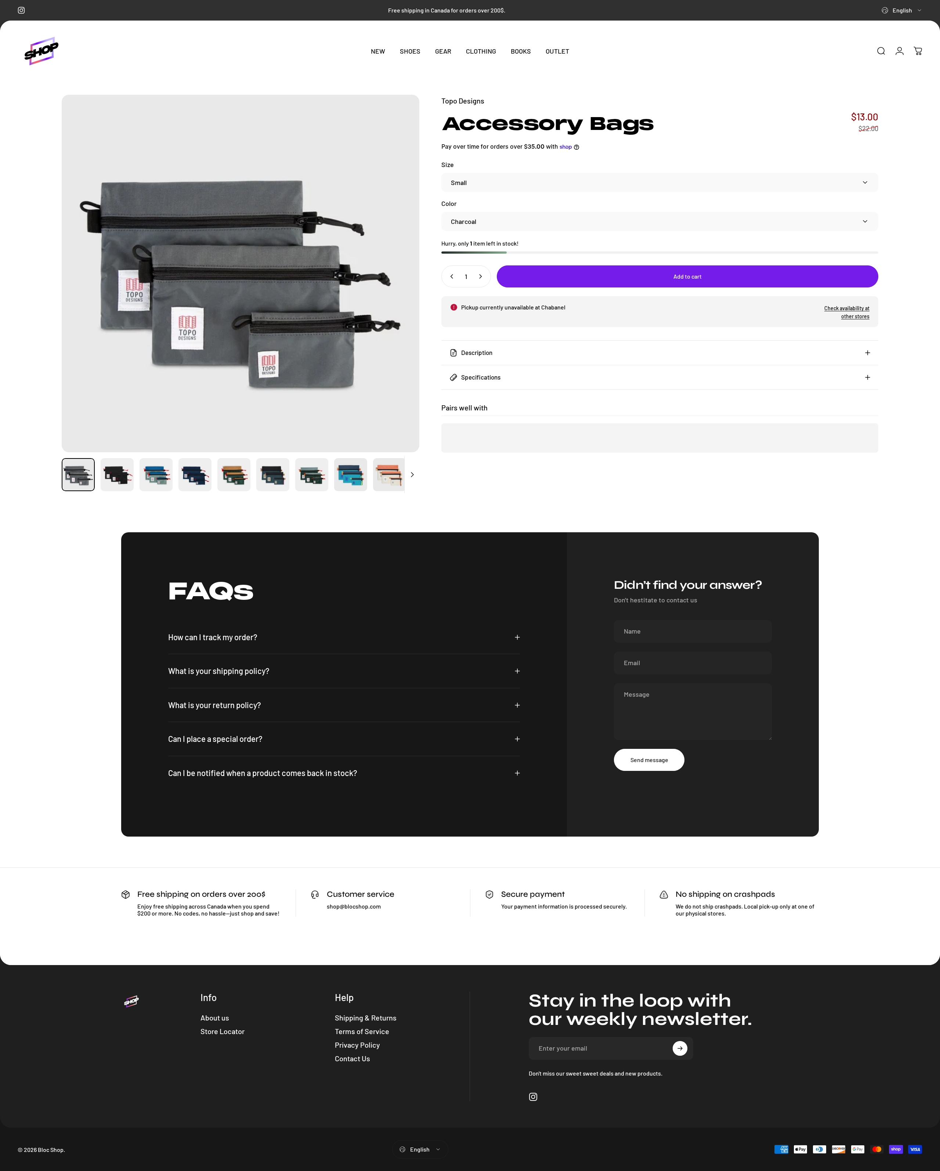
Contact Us (352, 1058)
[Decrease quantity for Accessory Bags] (450, 276)
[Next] (400, 273)
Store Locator (222, 1031)
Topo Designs (462, 100)
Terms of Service (362, 1031)
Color (449, 203)
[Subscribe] (680, 1048)
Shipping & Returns (366, 1017)
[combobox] (902, 10)
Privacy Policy (357, 1044)
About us (214, 1017)
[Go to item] (78, 474)
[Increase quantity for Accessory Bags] (482, 276)
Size (447, 164)
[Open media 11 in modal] (240, 273)
